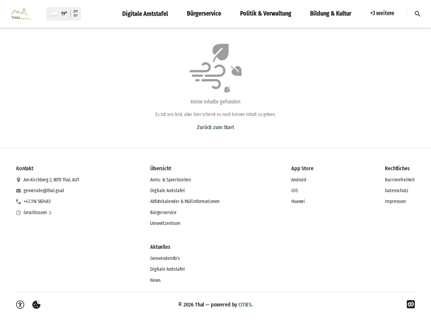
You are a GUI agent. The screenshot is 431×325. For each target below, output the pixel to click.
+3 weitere (382, 13)
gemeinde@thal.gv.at (44, 191)
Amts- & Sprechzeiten (170, 180)
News (155, 280)
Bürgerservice (163, 212)
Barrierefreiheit (400, 180)
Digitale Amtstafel (167, 191)
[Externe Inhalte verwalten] (36, 305)
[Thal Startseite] (23, 13)
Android (298, 180)
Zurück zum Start (215, 127)
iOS (294, 191)
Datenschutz (396, 191)
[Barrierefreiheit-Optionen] (20, 305)
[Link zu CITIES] (411, 304)
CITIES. (245, 304)
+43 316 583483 (37, 201)
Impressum (395, 201)
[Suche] (417, 13)
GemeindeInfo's (165, 258)
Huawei (298, 201)
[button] (38, 212)
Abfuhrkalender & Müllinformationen (185, 201)
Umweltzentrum (165, 223)
